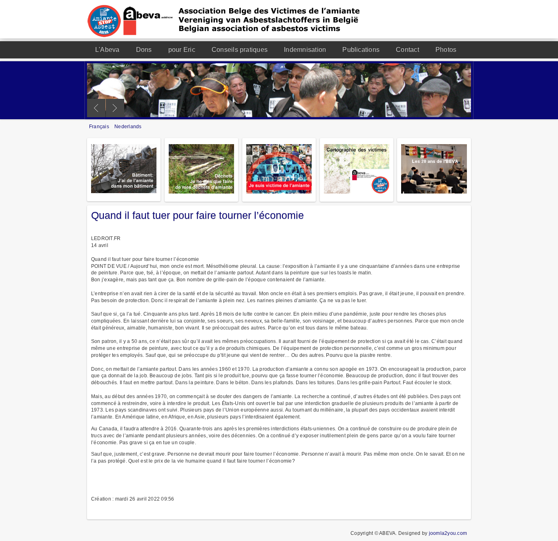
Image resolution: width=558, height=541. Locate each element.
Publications (360, 49)
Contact (407, 49)
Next (115, 108)
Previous (96, 108)
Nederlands (127, 126)
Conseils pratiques (240, 49)
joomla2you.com (448, 533)
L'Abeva (107, 49)
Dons (144, 49)
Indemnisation (305, 49)
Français (99, 126)
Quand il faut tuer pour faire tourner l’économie (197, 215)
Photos (445, 49)
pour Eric (181, 49)
